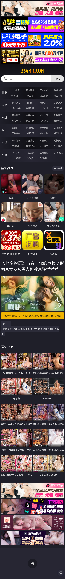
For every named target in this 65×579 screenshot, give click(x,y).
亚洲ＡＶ (16, 102)
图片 (4, 130)
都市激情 (16, 140)
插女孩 (16, 152)
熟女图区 (44, 133)
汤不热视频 (58, 152)
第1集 (6, 324)
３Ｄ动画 (58, 102)
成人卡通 (44, 115)
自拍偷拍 (30, 102)
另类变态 (58, 120)
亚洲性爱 (16, 115)
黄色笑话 (44, 145)
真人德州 (30, 90)
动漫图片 (58, 127)
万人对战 (44, 90)
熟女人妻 (16, 108)
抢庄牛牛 (58, 95)
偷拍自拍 (30, 115)
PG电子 (16, 90)
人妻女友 (44, 140)
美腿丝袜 (16, 133)
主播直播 (44, 108)
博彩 (4, 92)
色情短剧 (44, 158)
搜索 (58, 78)
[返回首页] (61, 573)
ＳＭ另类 (58, 108)
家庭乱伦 (30, 140)
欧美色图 (44, 127)
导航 (4, 155)
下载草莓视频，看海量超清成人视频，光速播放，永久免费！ (32, 315)
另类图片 (58, 133)
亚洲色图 (30, 127)
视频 (4, 105)
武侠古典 (58, 140)
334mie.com (32, 71)
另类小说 (30, 145)
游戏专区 (58, 90)
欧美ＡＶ (44, 102)
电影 (4, 117)
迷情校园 (16, 145)
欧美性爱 (58, 115)
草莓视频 (44, 152)
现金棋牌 (44, 95)
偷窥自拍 (16, 127)
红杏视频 (16, 158)
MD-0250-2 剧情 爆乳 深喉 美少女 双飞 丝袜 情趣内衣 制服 (30, 331)
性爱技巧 (58, 145)
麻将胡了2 (16, 95)
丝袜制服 (30, 108)
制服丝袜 (16, 120)
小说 (4, 142)
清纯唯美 (30, 133)
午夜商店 (30, 152)
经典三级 (30, 120)
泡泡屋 (30, 158)
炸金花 (30, 95)
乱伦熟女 (44, 120)
